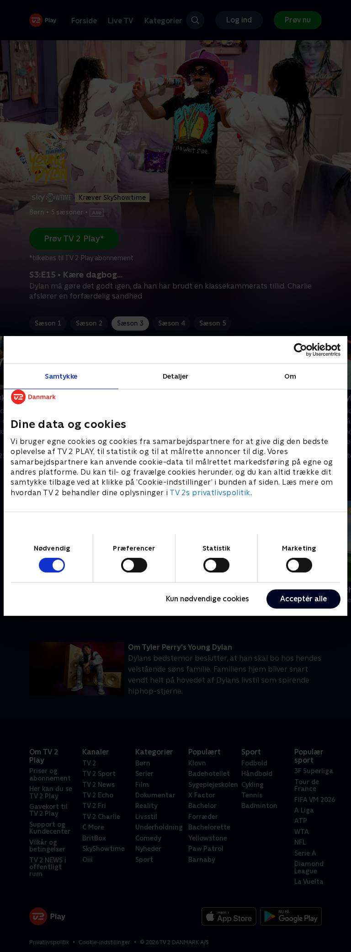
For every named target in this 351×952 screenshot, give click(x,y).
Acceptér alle (303, 598)
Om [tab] (290, 376)
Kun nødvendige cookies (207, 598)
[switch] (134, 565)
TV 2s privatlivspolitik (210, 492)
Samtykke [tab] (61, 376)
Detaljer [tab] (176, 376)
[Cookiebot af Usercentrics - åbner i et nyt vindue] (300, 350)
